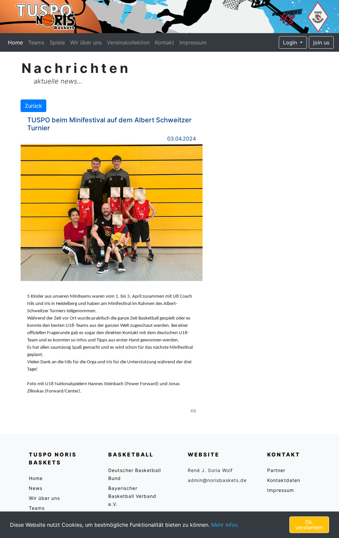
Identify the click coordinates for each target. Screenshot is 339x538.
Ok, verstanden (309, 525)
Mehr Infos (224, 524)
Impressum (193, 42)
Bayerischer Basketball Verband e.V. (132, 496)
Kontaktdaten (283, 480)
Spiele (57, 42)
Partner (276, 470)
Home (16, 42)
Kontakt (164, 42)
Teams (36, 42)
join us (321, 42)
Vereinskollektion (128, 42)
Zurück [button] (33, 105)
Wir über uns (86, 42)
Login (291, 42)
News (35, 488)
